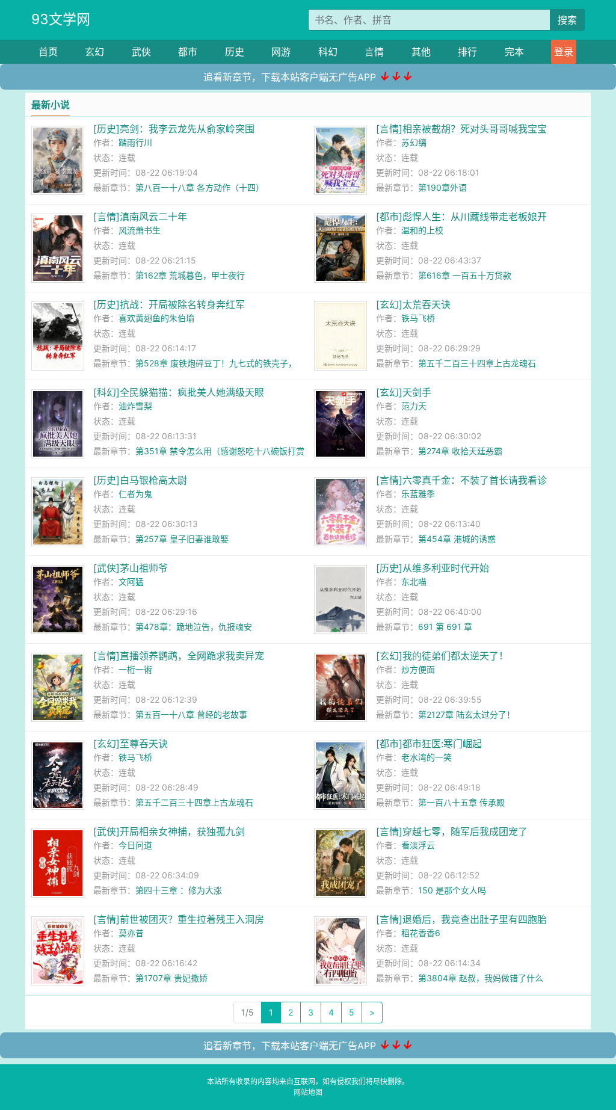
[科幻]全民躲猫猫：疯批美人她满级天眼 (178, 392)
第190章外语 (442, 187)
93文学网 (60, 19)
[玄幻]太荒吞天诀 (413, 304)
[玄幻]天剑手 (403, 392)
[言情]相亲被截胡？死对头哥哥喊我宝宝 (461, 129)
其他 (421, 52)
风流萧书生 (140, 230)
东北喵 (414, 581)
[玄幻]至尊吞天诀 (130, 744)
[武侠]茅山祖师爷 (130, 568)
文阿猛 (131, 581)
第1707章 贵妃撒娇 (171, 978)
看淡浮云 (418, 845)
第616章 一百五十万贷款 (464, 275)
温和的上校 (422, 230)
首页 (48, 52)
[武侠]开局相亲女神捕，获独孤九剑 (169, 831)
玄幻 (94, 52)
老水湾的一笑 (426, 757)
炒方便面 (418, 669)
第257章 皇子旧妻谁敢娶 (182, 539)
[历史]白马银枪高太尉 (140, 480)
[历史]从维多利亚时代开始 (432, 568)
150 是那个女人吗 (452, 890)
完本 (514, 52)
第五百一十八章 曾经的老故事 (191, 714)
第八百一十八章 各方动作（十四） (199, 187)
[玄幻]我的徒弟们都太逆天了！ (442, 656)
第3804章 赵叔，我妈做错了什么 (480, 978)
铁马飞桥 (418, 318)
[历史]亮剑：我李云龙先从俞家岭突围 (173, 129)
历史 (234, 52)
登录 (563, 52)
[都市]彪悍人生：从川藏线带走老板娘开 (461, 217)
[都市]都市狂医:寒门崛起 (429, 744)
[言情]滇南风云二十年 (140, 217)
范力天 (414, 406)
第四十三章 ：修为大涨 (178, 890)
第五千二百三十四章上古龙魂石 (477, 363)
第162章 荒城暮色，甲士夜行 (190, 275)
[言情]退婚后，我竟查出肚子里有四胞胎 (461, 919)
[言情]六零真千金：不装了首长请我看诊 (461, 480)
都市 (187, 52)
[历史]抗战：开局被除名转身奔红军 (169, 304)
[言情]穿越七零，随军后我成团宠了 (452, 831)
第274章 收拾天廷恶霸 (460, 451)
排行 (467, 52)
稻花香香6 (420, 933)
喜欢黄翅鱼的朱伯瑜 (156, 318)
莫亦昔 (131, 933)
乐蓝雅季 (418, 494)
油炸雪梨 (135, 406)
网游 (281, 52)
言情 (374, 52)
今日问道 (135, 845)
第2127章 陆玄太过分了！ (466, 714)
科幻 (327, 52)
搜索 (567, 20)
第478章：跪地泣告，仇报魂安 (193, 626)
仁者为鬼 (135, 494)
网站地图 (308, 1092)
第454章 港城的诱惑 (457, 539)
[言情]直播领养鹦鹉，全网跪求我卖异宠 (178, 656)
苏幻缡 (414, 142)
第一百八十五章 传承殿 (461, 802)
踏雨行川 (135, 142)
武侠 (141, 52)
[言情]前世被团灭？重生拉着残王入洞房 (178, 919)
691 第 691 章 (445, 626)
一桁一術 (135, 669)
